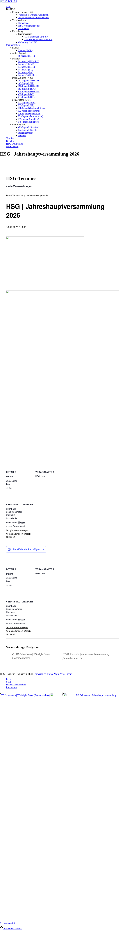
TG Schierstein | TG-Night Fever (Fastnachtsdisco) (31, 656)
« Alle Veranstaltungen (19, 186)
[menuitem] (65, 6)
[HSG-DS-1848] (8, 1)
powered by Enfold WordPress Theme (53, 674)
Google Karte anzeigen (17, 530)
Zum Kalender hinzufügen (26, 549)
